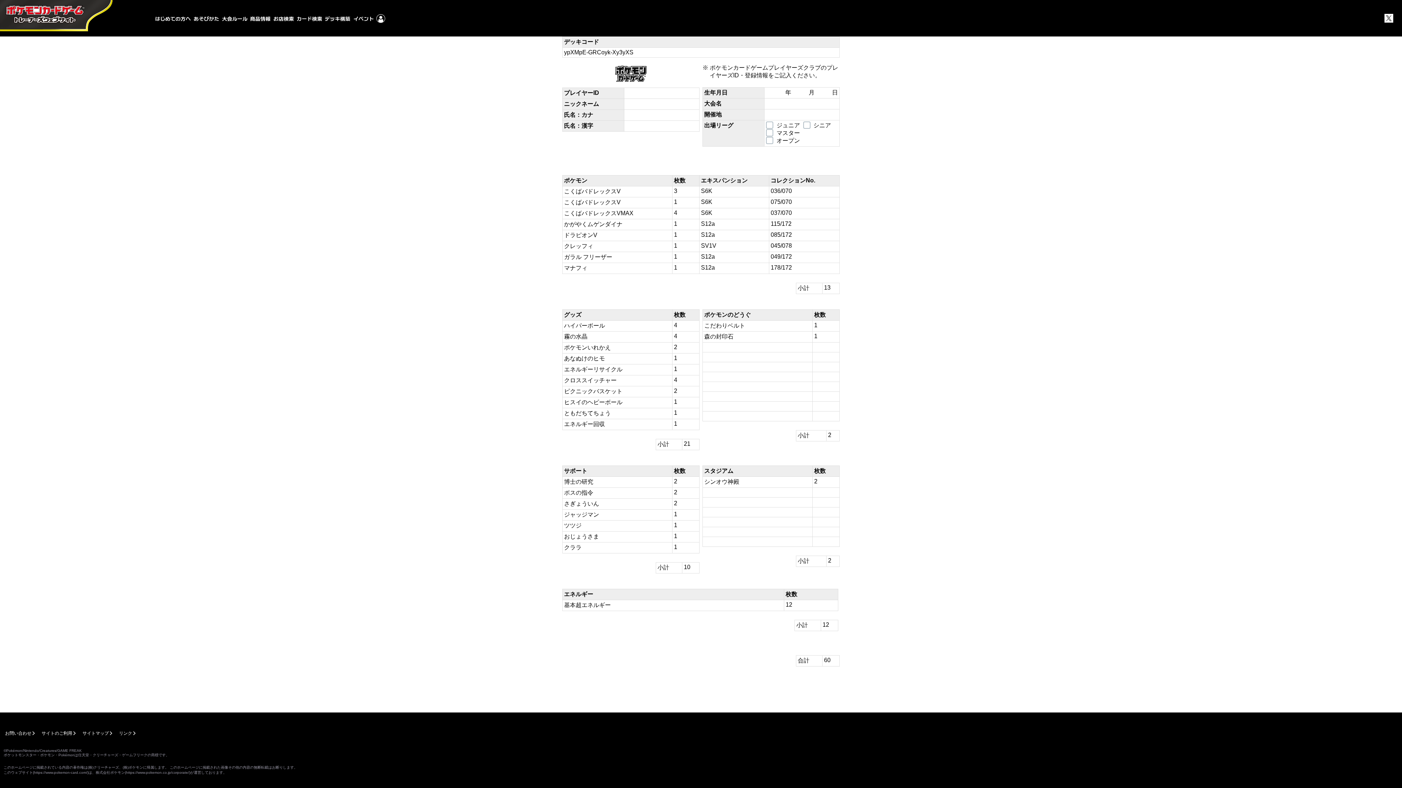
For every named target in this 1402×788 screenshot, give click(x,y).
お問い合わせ (18, 733)
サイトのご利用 (57, 733)
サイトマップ (96, 733)
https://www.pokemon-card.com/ (60, 772)
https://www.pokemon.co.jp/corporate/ (157, 772)
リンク (125, 733)
